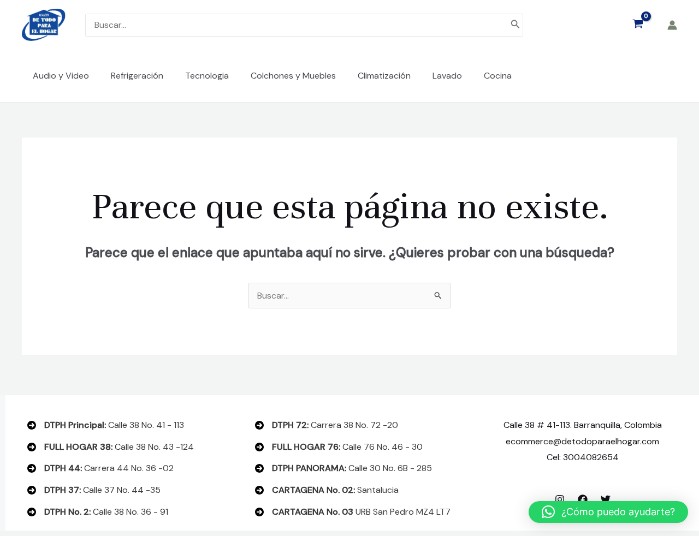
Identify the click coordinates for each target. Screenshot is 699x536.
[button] (608, 512)
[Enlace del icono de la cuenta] (672, 25)
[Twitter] (606, 499)
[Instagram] (560, 499)
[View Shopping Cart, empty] (637, 25)
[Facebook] (583, 499)
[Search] (515, 25)
